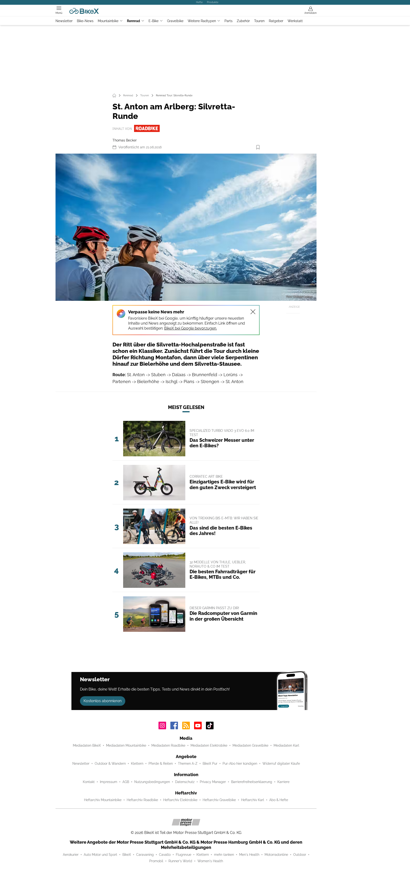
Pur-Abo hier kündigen (240, 763)
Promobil (156, 861)
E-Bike (153, 21)
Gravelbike (175, 21)
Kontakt (89, 782)
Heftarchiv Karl (252, 800)
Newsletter (64, 21)
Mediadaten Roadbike (168, 745)
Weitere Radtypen (202, 21)
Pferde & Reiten (161, 763)
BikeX (126, 855)
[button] (186, 227)
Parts (228, 21)
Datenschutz (185, 782)
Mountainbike (108, 21)
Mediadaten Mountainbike (126, 745)
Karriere (283, 782)
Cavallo (165, 855)
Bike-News (85, 21)
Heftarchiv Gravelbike (219, 800)
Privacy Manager (213, 782)
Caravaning (145, 855)
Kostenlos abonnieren (102, 701)
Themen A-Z (187, 763)
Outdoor (299, 855)
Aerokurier (71, 855)
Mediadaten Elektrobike (209, 745)
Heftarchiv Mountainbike (102, 800)
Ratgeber (276, 21)
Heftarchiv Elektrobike (180, 800)
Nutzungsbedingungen (152, 782)
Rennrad (133, 21)
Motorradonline (276, 855)
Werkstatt (295, 21)
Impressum (108, 782)
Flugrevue (183, 855)
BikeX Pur (210, 763)
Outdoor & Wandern (110, 763)
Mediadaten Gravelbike (250, 745)
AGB (125, 782)
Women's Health (210, 861)
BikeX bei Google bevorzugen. (190, 328)
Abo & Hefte (278, 800)
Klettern (137, 763)
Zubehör (243, 21)
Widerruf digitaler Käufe (281, 763)
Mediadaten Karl (286, 745)
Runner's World (180, 861)
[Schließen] (253, 311)
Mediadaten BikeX (87, 745)
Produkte (212, 2)
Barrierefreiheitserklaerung (251, 782)
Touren (259, 21)
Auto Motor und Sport (100, 855)
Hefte (199, 2)
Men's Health (249, 855)
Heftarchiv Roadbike (142, 800)
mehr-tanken (224, 855)
